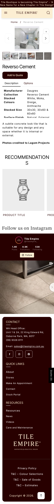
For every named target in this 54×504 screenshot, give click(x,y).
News (9, 416)
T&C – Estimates (27, 485)
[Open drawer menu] (5, 12)
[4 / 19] (31, 56)
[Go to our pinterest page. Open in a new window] (28, 354)
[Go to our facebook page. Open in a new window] (9, 354)
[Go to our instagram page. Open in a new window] (19, 354)
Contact (10, 389)
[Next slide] (45, 38)
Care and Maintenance (19, 427)
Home (14, 22)
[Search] (48, 12)
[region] (27, 3)
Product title (14, 215)
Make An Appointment (19, 383)
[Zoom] (46, 32)
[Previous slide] (8, 38)
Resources (13, 410)
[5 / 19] (39, 56)
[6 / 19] (48, 56)
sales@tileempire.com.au (29, 346)
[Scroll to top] (41, 495)
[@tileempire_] (19, 240)
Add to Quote (15, 75)
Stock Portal (13, 394)
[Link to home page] (27, 442)
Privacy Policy (27, 468)
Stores (10, 377)
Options (28, 83)
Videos (10, 422)
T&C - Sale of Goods (27, 479)
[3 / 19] (23, 56)
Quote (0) (51, 375)
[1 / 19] (6, 56)
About (10, 371)
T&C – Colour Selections (27, 473)
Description (11, 83)
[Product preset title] (23, 190)
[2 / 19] (14, 56)
